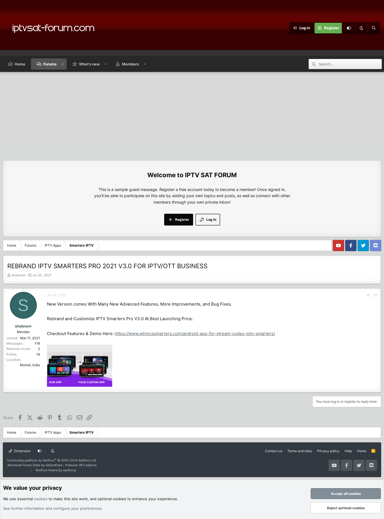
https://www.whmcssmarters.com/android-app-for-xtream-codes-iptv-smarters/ (195, 333)
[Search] (373, 28)
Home (20, 64)
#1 (376, 295)
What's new (89, 64)
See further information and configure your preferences (52, 508)
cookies (41, 499)
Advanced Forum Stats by (52, 465)
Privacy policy (328, 451)
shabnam (18, 275)
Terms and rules (299, 451)
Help (348, 451)
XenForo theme (46, 470)
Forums (50, 64)
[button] (62, 64)
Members (130, 64)
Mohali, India (30, 365)
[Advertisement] (192, 114)
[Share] (368, 295)
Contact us (273, 451)
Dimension (22, 451)
